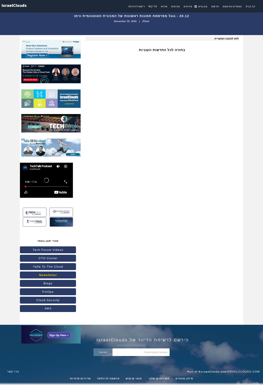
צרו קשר (13, 371)
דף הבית (250, 6)
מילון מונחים (184, 378)
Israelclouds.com (243, 371)
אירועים (188, 6)
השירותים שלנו (158, 378)
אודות (164, 6)
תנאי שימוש (134, 378)
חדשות (215, 6)
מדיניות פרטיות (80, 378)
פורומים (175, 6)
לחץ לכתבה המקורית (226, 38)
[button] (203, 5)
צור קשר (152, 6)
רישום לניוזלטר (136, 6)
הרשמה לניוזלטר (108, 378)
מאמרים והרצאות (232, 6)
